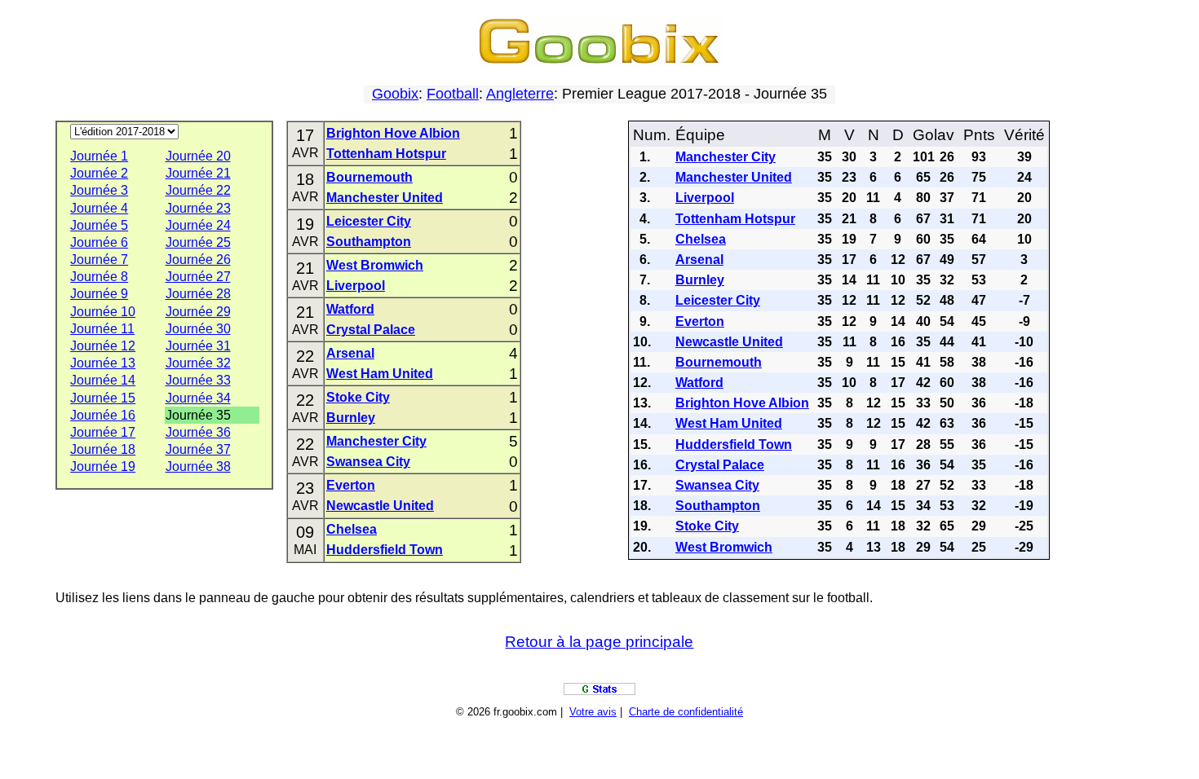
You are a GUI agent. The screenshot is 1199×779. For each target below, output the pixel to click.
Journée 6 (99, 242)
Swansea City (368, 462)
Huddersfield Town (384, 550)
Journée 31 (198, 346)
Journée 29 (198, 312)
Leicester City (368, 221)
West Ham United (379, 374)
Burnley (350, 418)
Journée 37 (198, 449)
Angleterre (520, 94)
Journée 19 (102, 466)
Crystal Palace (370, 330)
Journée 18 (102, 449)
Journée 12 (102, 346)
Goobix (395, 94)
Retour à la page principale (599, 641)
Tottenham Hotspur (386, 154)
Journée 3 (99, 190)
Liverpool (355, 286)
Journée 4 (99, 208)
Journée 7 (99, 259)
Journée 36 (198, 432)
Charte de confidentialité (686, 712)
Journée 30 (198, 329)
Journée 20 (198, 156)
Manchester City (376, 441)
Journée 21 (198, 173)
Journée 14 (102, 380)
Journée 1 (99, 156)
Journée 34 (198, 398)
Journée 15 (102, 398)
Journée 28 (198, 294)
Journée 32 (198, 363)
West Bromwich (374, 265)
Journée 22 (198, 190)
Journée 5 (99, 225)
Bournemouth (369, 177)
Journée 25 (198, 242)
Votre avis (593, 712)
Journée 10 (102, 312)
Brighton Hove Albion (393, 133)
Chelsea (351, 529)
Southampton (368, 242)
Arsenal (350, 353)
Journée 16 (102, 415)
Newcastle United (380, 506)
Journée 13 (102, 363)
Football (453, 94)
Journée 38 (198, 466)
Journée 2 (99, 173)
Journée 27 (198, 277)
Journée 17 (102, 432)
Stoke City (358, 397)
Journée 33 (198, 380)
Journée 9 (99, 294)
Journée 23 (198, 208)
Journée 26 (198, 259)
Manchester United (384, 198)
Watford (350, 309)
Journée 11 (102, 329)
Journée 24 (198, 225)
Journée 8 (99, 277)
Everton (350, 485)
